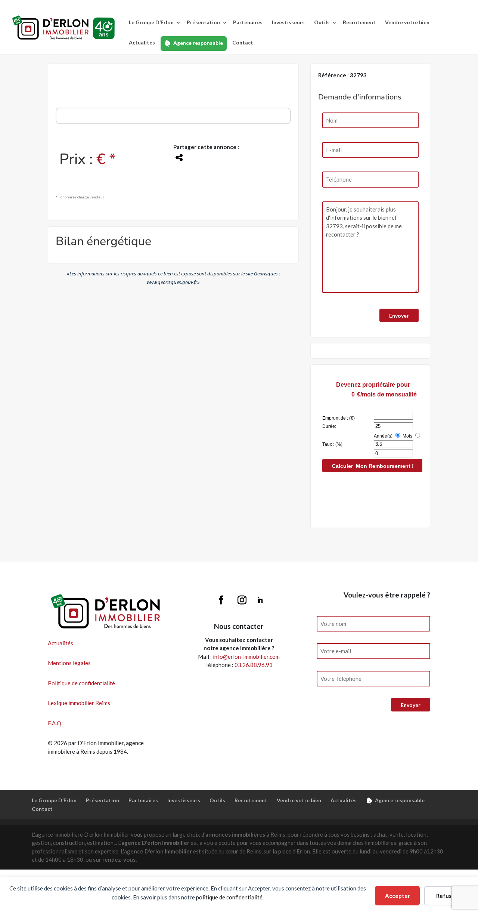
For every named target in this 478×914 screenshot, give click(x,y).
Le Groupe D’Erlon (151, 22)
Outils (322, 22)
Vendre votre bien (407, 22)
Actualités (142, 42)
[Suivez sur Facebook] (221, 600)
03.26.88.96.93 (254, 664)
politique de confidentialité (229, 897)
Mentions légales (69, 663)
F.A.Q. (55, 723)
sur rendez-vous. (115, 859)
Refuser (446, 895)
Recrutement (359, 22)
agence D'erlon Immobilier (155, 842)
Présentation (203, 22)
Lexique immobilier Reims (79, 703)
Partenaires (248, 22)
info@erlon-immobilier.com (246, 656)
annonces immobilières (235, 834)
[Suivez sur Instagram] (242, 600)
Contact (242, 42)
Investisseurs (288, 22)
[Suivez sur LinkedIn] (260, 600)
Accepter (397, 895)
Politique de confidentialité (81, 683)
